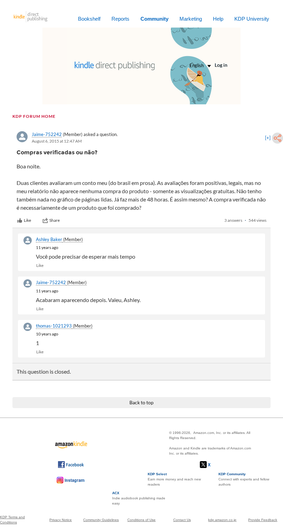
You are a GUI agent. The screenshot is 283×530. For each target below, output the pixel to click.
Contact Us (182, 520)
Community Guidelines (101, 520)
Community (154, 19)
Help (218, 19)
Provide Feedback (262, 520)
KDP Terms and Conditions (12, 519)
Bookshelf (89, 19)
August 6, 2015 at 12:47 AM (57, 141)
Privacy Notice (60, 520)
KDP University (251, 19)
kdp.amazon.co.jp (222, 520)
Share (54, 220)
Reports (120, 19)
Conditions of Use (141, 520)
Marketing (190, 19)
